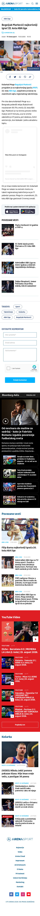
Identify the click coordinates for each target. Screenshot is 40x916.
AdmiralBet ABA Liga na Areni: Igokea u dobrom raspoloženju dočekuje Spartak (25, 265)
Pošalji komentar (20, 380)
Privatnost (20, 874)
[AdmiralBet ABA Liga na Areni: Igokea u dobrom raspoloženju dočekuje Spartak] (8, 268)
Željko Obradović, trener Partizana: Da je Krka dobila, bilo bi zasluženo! (25, 283)
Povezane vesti (10, 220)
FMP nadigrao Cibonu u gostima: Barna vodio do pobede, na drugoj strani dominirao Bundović (26, 581)
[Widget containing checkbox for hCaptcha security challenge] (22, 368)
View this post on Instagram (15, 155)
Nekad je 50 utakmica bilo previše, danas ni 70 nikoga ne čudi (26, 499)
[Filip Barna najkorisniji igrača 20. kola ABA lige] (20, 531)
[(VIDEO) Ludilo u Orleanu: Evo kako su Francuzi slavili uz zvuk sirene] (8, 805)
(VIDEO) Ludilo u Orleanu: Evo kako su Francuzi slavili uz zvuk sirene (26, 805)
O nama (20, 869)
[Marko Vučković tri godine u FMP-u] (8, 230)
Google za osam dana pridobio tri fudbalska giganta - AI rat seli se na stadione (27, 460)
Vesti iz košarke (8, 765)
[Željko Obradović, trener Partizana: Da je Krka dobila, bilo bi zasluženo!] (8, 286)
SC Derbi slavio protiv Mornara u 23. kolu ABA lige (25, 246)
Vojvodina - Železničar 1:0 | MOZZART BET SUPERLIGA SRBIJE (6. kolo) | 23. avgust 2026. (26, 696)
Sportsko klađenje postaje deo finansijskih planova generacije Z (26, 486)
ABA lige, (12, 91)
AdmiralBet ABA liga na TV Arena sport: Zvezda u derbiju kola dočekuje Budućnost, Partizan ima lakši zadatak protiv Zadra (26, 564)
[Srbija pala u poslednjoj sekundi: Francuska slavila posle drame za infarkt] (8, 821)
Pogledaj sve (30, 395)
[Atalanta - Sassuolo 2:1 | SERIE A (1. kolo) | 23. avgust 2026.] (8, 663)
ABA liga (7, 19)
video (20, 852)
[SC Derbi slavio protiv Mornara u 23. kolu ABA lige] (8, 249)
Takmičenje (8, 312)
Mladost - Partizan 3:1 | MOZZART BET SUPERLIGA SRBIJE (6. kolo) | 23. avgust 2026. (26, 712)
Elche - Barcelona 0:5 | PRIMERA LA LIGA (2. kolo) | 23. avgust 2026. (20, 651)
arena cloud (20, 856)
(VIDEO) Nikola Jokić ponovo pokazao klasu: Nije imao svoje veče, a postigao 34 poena (18, 773)
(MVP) (35, 87)
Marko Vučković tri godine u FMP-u (26, 226)
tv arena (10, 902)
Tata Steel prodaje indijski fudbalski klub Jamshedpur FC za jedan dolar (26, 473)
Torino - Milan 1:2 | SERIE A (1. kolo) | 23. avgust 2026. (26, 679)
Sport (17, 307)
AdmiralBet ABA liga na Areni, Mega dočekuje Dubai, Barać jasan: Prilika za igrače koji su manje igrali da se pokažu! (26, 599)
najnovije (20, 848)
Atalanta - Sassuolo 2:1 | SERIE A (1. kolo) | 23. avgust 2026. (25, 662)
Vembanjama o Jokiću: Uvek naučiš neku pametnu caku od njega (25, 788)
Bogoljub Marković (23, 84)
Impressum (20, 861)
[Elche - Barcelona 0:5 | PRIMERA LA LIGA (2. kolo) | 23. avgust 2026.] (20, 631)
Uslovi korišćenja (20, 878)
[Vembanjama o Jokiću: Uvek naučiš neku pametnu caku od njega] (8, 788)
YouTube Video (11, 617)
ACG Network (20, 865)
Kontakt (20, 887)
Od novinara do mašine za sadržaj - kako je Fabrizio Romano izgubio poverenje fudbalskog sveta (18, 433)
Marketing (20, 882)
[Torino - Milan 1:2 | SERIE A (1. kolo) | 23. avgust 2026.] (8, 679)
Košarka (22, 312)
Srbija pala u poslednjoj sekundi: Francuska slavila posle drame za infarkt (25, 822)
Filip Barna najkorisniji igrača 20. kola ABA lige (19, 549)
